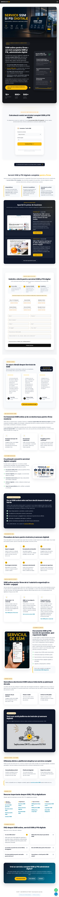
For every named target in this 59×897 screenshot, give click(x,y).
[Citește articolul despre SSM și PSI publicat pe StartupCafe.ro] (19, 247)
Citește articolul (37, 232)
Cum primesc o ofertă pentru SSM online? (39, 855)
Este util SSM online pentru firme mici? (41, 847)
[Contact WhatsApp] (56, 890)
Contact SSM (8, 816)
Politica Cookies (36, 894)
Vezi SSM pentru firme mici (11, 612)
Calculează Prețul (28, 143)
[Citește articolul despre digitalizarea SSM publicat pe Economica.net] (19, 222)
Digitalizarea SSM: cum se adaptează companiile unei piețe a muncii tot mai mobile (42, 216)
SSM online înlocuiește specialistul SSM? (40, 835)
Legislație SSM (48, 807)
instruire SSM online (29, 523)
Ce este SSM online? (10, 834)
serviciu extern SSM (36, 782)
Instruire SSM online (11, 68)
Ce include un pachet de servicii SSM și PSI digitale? (15, 848)
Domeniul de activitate (21, 131)
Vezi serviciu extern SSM (29, 614)
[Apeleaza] (56, 894)
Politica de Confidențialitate (25, 894)
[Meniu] (57, 1)
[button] (29, 736)
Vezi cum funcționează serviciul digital (16, 87)
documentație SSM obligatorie (41, 669)
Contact (41, 878)
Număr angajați (20, 137)
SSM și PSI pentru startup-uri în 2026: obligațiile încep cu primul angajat (42, 242)
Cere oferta (32, 878)
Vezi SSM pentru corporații (47, 618)
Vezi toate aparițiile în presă (29, 260)
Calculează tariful (20, 878)
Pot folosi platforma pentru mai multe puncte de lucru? (14, 855)
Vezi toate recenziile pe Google (29, 404)
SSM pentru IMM (35, 807)
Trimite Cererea (29, 345)
